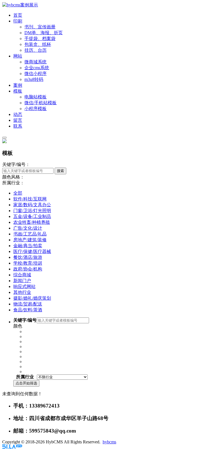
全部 (17, 193)
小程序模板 (35, 108)
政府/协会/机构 (27, 269)
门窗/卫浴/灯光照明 (32, 210)
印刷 (17, 21)
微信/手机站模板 (40, 102)
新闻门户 (22, 280)
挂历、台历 (35, 50)
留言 (17, 120)
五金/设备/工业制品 (32, 216)
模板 (17, 91)
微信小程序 (35, 73)
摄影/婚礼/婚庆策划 (32, 298)
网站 (17, 56)
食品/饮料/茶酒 (27, 309)
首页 (17, 15)
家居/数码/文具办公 (32, 204)
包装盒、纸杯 (37, 44)
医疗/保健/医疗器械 (32, 251)
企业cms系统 (36, 67)
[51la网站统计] (12, 447)
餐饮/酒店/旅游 (27, 257)
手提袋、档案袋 (39, 38)
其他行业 (22, 292)
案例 (17, 85)
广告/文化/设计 (27, 228)
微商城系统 (35, 61)
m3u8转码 (33, 79)
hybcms (109, 441)
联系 (17, 126)
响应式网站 (24, 286)
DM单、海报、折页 (43, 32)
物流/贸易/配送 (27, 304)
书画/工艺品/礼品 (30, 234)
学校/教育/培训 (27, 263)
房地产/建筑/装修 (30, 239)
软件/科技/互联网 (30, 199)
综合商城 (22, 274)
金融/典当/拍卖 (27, 245)
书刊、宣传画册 (39, 26)
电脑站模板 (35, 97)
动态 (17, 114)
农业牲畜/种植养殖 (31, 222)
